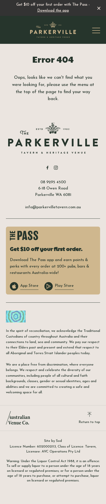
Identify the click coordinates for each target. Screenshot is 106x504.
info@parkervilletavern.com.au (53, 207)
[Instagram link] (55, 167)
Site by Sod (53, 441)
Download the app (53, 11)
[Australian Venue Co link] (18, 417)
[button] (96, 32)
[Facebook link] (47, 167)
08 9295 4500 (53, 182)
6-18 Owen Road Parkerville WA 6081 (53, 191)
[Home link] (53, 30)
